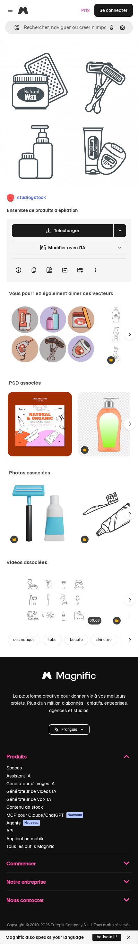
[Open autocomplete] (14, 27)
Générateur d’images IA (30, 784)
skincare (104, 639)
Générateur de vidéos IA (31, 791)
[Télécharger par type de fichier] (119, 230)
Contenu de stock (24, 807)
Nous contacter (25, 900)
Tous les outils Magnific (30, 846)
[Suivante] (129, 334)
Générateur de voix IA (28, 799)
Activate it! (107, 936)
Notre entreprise (26, 881)
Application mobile (25, 839)
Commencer (21, 863)
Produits (16, 756)
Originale (42, 55)
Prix (85, 10)
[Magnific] (69, 677)
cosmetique (24, 639)
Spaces (14, 768)
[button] (69, 729)
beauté (76, 639)
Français (69, 729)
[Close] (129, 937)
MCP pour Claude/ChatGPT (44, 815)
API (9, 831)
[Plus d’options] (95, 270)
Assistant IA (18, 776)
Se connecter (113, 10)
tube (52, 639)
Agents (22, 823)
